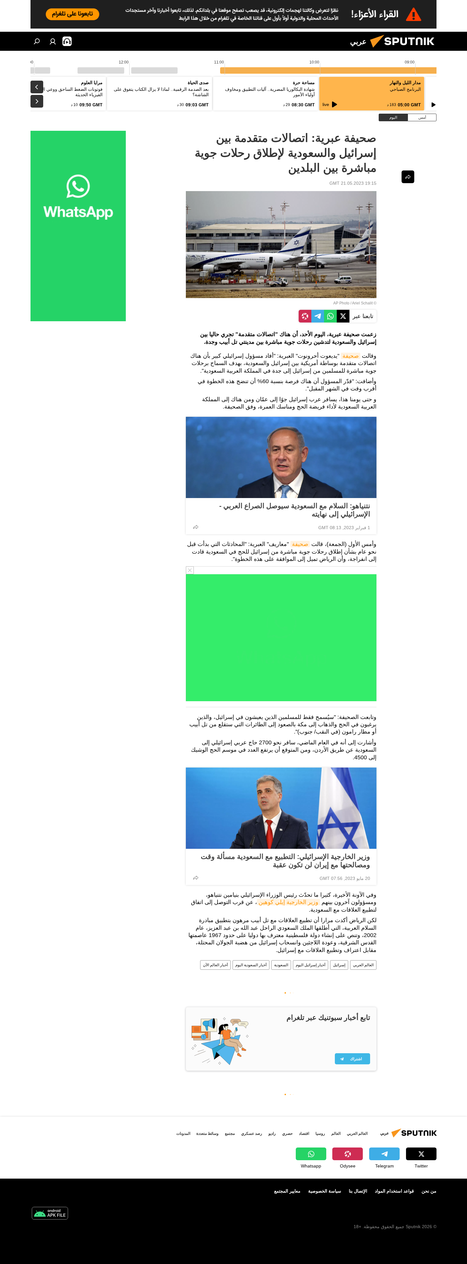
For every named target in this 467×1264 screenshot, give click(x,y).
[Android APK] (49, 1214)
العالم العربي (363, 965)
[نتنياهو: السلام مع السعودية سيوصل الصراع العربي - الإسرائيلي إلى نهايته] (281, 457)
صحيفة (350, 356)
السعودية (281, 965)
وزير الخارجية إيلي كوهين (288, 902)
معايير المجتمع (287, 1191)
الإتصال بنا (358, 1191)
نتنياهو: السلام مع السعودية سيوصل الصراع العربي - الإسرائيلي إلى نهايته (294, 510)
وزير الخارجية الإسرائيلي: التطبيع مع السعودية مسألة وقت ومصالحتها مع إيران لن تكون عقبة (285, 861)
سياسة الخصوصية (324, 1191)
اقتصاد (304, 1133)
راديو (272, 1133)
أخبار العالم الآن (215, 965)
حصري (287, 1133)
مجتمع (230, 1133)
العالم (336, 1133)
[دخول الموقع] (52, 41)
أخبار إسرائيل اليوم (310, 965)
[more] (195, 527)
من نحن (429, 1191)
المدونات (183, 1133)
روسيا (320, 1133)
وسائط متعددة (207, 1133)
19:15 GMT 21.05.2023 (352, 183)
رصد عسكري (251, 1133)
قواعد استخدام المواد (394, 1191)
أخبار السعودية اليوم (251, 965)
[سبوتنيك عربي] (405, 49)
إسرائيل (339, 965)
